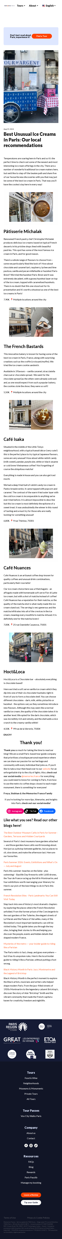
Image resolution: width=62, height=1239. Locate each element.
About (32, 5)
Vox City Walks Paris (31, 1116)
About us (31, 1133)
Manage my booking (31, 1182)
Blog (31, 1167)
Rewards (31, 1172)
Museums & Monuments (31, 1088)
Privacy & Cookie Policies (38, 1218)
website (46, 768)
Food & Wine (31, 1078)
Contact (31, 1138)
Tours (20, 5)
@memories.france (30, 776)
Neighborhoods (31, 1083)
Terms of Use (10, 1218)
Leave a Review (31, 1195)
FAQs (31, 1161)
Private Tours (31, 1093)
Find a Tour (41, 36)
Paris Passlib (31, 1177)
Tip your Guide (31, 1202)
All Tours (31, 1099)
